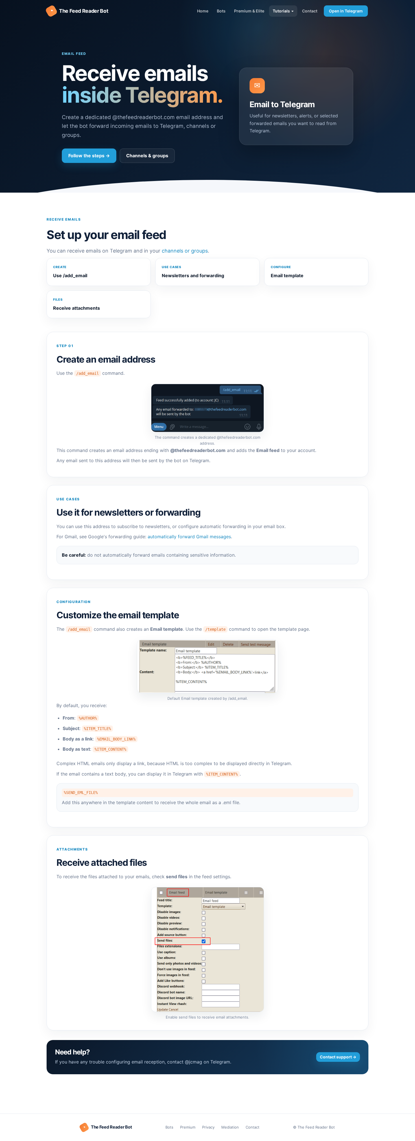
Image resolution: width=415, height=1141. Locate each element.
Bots (221, 10)
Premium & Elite (249, 10)
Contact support (338, 1056)
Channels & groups (147, 155)
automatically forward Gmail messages (189, 536)
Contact (309, 10)
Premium (187, 1127)
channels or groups (185, 251)
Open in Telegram (346, 10)
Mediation (230, 1127)
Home (202, 10)
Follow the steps (89, 155)
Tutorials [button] (282, 10)
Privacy (208, 1127)
